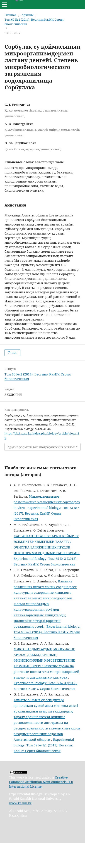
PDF (14, 353)
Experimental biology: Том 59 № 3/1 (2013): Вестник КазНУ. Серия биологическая (44, 745)
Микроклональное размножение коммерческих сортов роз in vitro (47, 502)
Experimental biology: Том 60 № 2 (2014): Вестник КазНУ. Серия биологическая (47, 632)
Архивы (28, 15)
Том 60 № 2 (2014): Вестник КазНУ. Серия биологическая (34, 21)
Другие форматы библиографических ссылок (41, 447)
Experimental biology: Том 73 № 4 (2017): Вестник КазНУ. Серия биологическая (47, 513)
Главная (10, 15)
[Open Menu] (4, 4)
